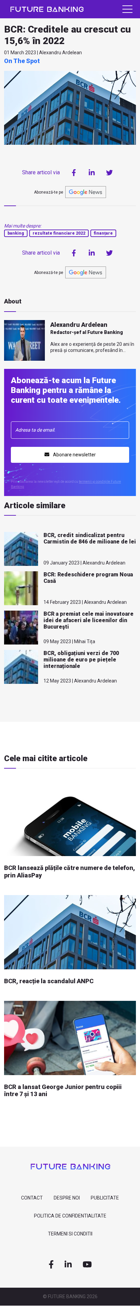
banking (15, 233)
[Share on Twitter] (109, 172)
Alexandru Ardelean (78, 324)
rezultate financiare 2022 (59, 233)
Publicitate (105, 1198)
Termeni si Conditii (70, 1233)
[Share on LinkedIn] (92, 172)
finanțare (103, 233)
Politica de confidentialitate (70, 1216)
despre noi (67, 1198)
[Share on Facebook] (74, 172)
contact (32, 1198)
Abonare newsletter (74, 454)
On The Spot (22, 60)
